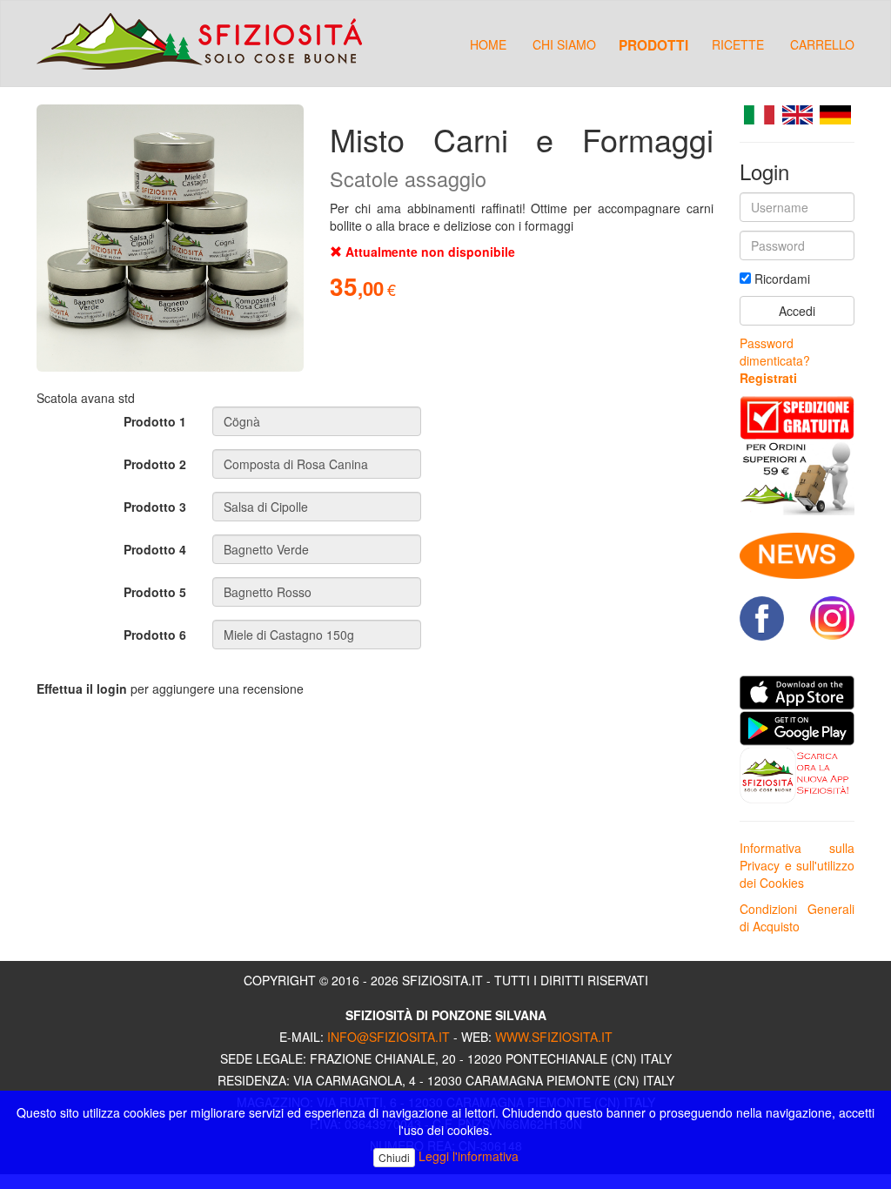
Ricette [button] (738, 44)
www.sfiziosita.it (554, 1036)
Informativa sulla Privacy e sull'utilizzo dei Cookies (797, 865)
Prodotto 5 (155, 592)
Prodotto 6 (155, 634)
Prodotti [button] (653, 44)
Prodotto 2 (155, 464)
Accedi (797, 310)
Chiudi (394, 1157)
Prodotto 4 (155, 549)
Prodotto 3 (155, 506)
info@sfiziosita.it (388, 1036)
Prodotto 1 (155, 421)
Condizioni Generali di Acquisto (797, 917)
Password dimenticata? (775, 351)
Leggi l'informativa (469, 1156)
